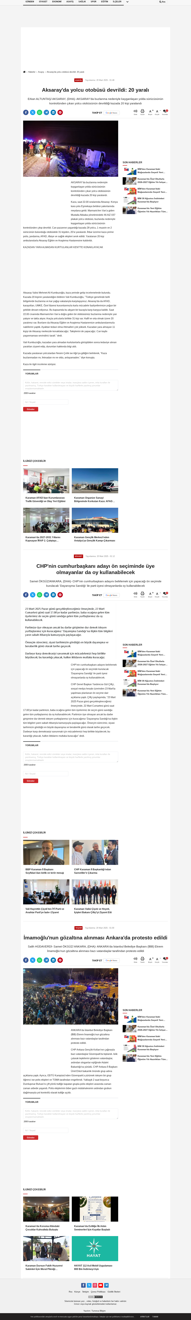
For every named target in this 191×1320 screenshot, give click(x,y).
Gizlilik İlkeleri (114, 1292)
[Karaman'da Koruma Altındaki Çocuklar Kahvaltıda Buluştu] (46, 1209)
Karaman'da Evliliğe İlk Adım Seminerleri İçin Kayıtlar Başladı (92, 1228)
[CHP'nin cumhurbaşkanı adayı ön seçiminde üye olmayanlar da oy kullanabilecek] (70, 631)
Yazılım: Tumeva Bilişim (94, 1311)
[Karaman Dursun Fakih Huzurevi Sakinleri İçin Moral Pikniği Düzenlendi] (46, 1248)
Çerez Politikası (98, 1292)
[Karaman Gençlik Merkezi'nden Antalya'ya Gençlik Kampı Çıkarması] (95, 520)
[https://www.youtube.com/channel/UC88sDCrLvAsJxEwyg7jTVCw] (100, 1285)
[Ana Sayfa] (24, 72)
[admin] (106, 1285)
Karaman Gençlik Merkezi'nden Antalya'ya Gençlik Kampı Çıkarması (94, 539)
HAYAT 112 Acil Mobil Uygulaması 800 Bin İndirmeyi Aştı (93, 1267)
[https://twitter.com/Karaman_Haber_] (89, 1285)
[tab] (31, 374)
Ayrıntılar (144, 1317)
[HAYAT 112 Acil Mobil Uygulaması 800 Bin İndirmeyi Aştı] (95, 1248)
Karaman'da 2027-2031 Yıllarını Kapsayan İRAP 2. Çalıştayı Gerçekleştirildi (43, 539)
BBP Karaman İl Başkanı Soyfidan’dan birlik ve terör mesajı (45, 871)
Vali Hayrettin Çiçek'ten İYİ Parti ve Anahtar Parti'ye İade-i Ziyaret (45, 910)
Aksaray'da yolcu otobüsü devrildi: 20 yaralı (65, 72)
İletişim (85, 1292)
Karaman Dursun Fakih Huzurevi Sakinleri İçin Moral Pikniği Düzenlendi (44, 1267)
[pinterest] (60, 112)
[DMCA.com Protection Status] (95, 1297)
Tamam (155, 1317)
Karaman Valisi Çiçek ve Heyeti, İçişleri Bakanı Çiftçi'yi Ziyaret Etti (93, 910)
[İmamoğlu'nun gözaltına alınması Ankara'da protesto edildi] (70, 996)
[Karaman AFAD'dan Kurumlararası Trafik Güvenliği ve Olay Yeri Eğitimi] (46, 480)
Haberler (31, 72)
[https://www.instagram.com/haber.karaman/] (95, 1285)
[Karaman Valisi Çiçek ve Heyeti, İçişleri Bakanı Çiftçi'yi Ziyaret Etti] (95, 891)
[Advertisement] (95, 49)
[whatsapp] (39, 112)
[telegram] (46, 112)
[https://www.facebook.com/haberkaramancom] (83, 1285)
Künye (77, 1292)
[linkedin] (53, 112)
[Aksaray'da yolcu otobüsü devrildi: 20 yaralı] (70, 148)
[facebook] (26, 112)
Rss (70, 1292)
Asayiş (41, 72)
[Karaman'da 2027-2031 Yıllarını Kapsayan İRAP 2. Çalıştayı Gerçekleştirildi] (46, 520)
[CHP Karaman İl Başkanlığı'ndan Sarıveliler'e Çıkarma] (95, 852)
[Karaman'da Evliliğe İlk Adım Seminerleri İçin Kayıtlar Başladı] (95, 1209)
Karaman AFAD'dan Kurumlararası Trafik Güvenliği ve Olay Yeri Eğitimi (45, 499)
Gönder (30, 409)
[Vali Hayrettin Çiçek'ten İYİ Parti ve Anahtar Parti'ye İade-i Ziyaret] (46, 891)
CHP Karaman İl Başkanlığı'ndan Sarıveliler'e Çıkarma (92, 871)
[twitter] (32, 112)
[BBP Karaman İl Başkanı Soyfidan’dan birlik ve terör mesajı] (46, 852)
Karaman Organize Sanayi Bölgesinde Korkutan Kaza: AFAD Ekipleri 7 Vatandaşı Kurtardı (93, 500)
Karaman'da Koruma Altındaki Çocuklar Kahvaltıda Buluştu (42, 1228)
